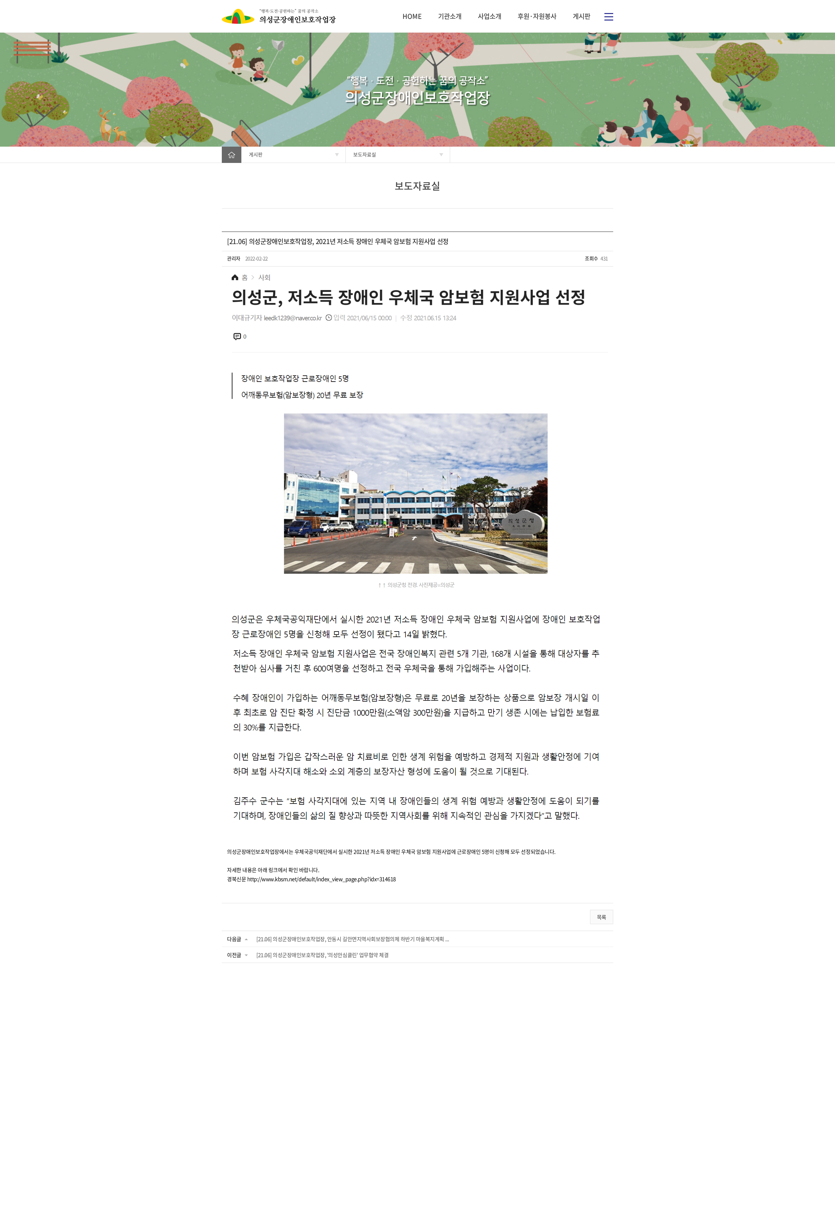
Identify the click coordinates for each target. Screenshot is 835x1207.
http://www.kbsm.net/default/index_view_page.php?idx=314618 (321, 879)
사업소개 (489, 16)
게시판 (581, 16)
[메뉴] (608, 16)
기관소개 (450, 16)
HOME (412, 16)
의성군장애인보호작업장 (279, 16)
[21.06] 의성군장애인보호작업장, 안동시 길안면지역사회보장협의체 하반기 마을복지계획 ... (352, 939)
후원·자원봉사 (537, 16)
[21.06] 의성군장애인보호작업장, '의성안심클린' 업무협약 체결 (322, 955)
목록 (601, 917)
